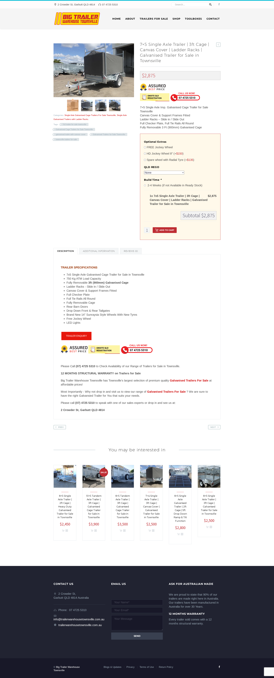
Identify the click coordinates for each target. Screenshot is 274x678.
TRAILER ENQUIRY (76, 336)
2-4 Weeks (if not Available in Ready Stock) (174, 185)
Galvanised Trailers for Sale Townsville (109, 134)
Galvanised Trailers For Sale (189, 380)
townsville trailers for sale (66, 139)
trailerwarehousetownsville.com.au (80, 625)
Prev (61, 427)
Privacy (130, 667)
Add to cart (166, 230)
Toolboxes (193, 18)
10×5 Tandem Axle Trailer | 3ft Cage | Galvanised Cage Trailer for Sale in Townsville (93, 507)
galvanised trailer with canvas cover (70, 134)
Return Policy (166, 667)
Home (116, 18)
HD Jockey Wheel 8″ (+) (165, 153)
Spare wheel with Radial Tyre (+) (170, 159)
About (130, 18)
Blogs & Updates (112, 667)
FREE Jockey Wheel (159, 147)
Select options (63, 531)
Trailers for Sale (154, 18)
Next (213, 427)
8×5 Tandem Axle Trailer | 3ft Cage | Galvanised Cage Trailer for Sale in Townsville (122, 507)
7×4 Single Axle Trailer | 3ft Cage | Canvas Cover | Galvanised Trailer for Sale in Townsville (151, 507)
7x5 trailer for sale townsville (74, 124)
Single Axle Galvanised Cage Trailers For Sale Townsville (90, 115)
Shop (176, 18)
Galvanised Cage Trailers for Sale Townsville (74, 129)
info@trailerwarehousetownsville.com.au (79, 619)
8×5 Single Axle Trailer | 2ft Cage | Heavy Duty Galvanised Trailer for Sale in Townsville (65, 507)
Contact (213, 18)
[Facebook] (219, 4)
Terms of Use (147, 667)
